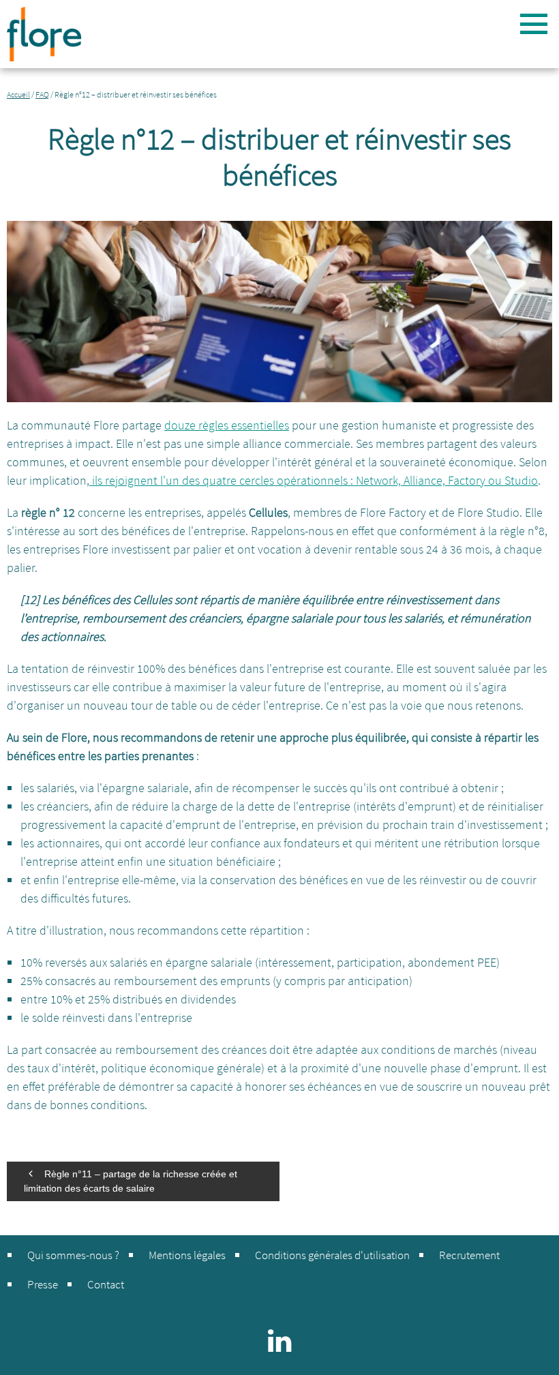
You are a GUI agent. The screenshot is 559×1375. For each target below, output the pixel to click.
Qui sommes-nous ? (73, 1255)
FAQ (42, 94)
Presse (42, 1284)
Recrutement (469, 1255)
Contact (105, 1284)
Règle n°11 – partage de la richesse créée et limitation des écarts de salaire (130, 1181)
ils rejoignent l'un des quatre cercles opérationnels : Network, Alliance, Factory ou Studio (313, 480)
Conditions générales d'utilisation (332, 1255)
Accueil (18, 94)
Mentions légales (187, 1255)
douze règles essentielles (226, 425)
